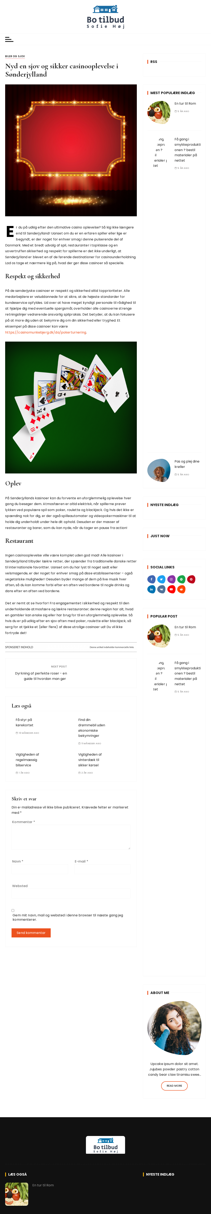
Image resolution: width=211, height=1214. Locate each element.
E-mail (81, 861)
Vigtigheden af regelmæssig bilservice (27, 759)
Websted (20, 886)
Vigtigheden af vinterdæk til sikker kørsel (90, 759)
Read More (174, 1086)
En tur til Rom (185, 103)
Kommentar (23, 822)
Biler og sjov (15, 56)
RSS (153, 61)
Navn (17, 861)
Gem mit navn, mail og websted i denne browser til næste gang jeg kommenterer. (68, 917)
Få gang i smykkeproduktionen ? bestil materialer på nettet (188, 150)
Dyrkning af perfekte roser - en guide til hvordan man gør (41, 676)
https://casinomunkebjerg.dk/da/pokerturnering (45, 332)
